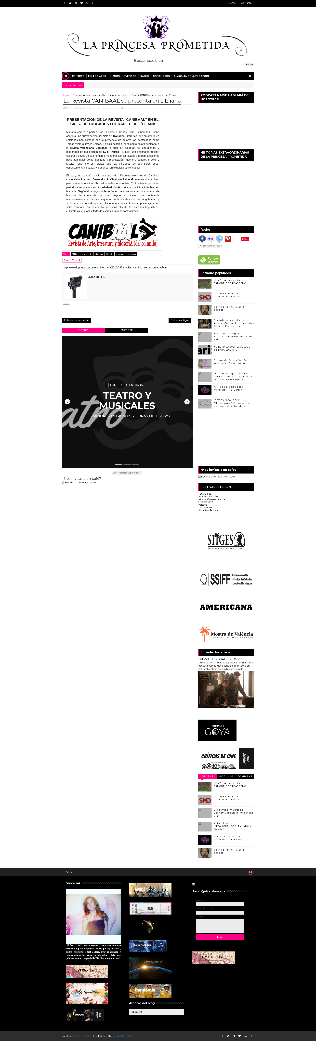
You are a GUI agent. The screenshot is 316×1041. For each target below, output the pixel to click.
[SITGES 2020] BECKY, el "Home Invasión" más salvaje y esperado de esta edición (233, 403)
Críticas (78, 76)
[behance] (245, 1036)
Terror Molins (205, 507)
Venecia (202, 504)
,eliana (111, 108)
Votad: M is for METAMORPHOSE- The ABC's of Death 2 (234, 826)
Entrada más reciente (76, 320)
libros (113, 95)
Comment (244, 776)
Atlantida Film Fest (209, 496)
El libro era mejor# (82, 254)
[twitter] (69, 3)
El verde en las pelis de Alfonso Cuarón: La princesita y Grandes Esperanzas (234, 323)
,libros (124, 108)
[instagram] (87, 3)
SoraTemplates (83, 1036)
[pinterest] (75, 3)
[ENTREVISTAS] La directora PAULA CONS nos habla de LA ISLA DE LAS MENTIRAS (233, 376)
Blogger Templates (123, 1036)
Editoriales (97, 76)
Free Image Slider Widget (128, 473)
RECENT (207, 776)
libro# (109, 254)
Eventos (130, 76)
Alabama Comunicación (191, 76)
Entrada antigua (180, 320)
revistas (122, 95)
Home (232, 2)
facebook (126, 330)
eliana (96, 95)
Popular (226, 776)
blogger (83, 330)
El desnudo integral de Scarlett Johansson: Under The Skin (234, 336)
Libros (115, 76)
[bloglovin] (81, 3)
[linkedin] (93, 3)
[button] (67, 402)
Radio (144, 76)
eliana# (99, 254)
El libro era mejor (82, 95)
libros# (120, 254)
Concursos (161, 76)
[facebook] (64, 3)
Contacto (246, 2)
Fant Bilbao (204, 493)
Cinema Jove (205, 502)
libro (104, 95)
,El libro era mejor (98, 108)
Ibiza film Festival (208, 510)
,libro (117, 108)
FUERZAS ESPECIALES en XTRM (220, 659)
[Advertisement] (226, 438)
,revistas (132, 108)
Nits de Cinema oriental (211, 499)
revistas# (131, 254)
